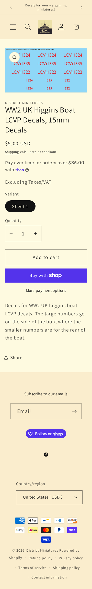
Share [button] (16, 357)
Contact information (49, 577)
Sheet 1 (20, 206)
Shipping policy (66, 567)
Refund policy (41, 557)
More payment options (46, 290)
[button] (13, 27)
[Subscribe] (74, 411)
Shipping (12, 152)
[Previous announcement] (10, 7)
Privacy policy (71, 557)
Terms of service (32, 567)
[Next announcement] (81, 7)
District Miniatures (42, 550)
